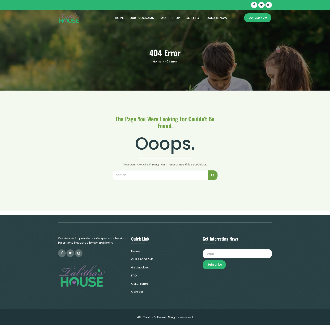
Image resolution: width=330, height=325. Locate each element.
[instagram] (78, 253)
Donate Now (217, 18)
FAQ (163, 18)
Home (119, 18)
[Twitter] (261, 5)
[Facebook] (254, 5)
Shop (175, 18)
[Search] (213, 175)
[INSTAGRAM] (268, 5)
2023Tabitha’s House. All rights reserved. (165, 317)
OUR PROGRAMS (141, 18)
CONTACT (193, 18)
